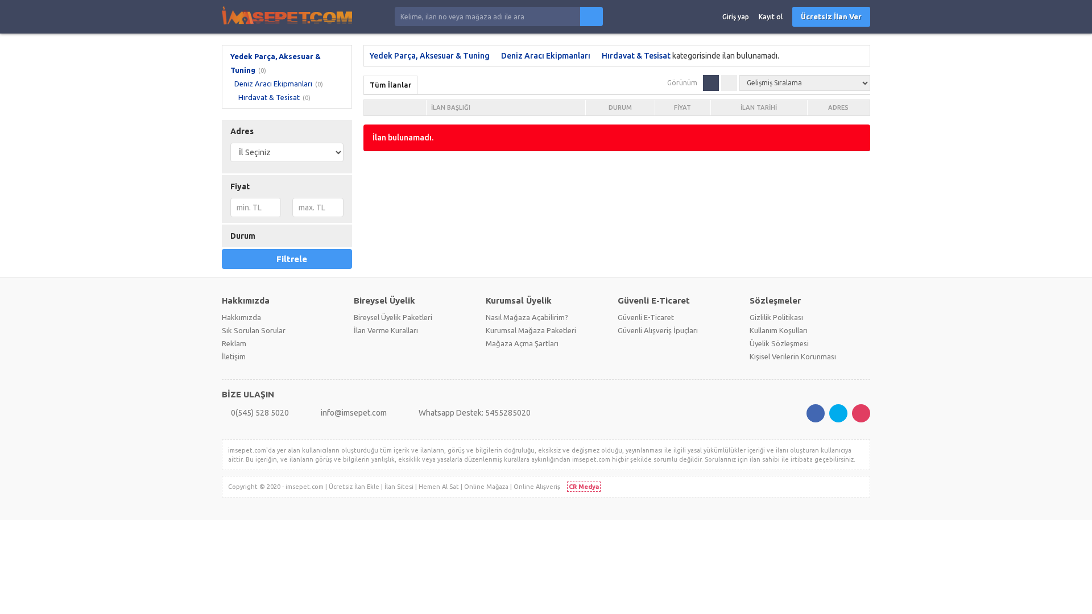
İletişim (234, 356)
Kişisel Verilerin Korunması (793, 356)
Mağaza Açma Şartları (522, 343)
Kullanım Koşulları (779, 330)
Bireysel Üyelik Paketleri (393, 317)
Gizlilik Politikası (776, 317)
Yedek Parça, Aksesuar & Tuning (430, 55)
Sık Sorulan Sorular (254, 330)
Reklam (234, 343)
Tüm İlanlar (390, 85)
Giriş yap (735, 16)
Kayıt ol (771, 16)
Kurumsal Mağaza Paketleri (531, 330)
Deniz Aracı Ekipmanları (273, 84)
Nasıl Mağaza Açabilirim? (527, 317)
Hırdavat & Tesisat (269, 97)
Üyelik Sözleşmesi (779, 343)
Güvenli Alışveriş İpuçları (658, 330)
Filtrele (291, 259)
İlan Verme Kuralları (386, 330)
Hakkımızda (241, 317)
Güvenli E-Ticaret (646, 317)
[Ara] (591, 16)
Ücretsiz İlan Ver (831, 16)
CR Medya (584, 486)
